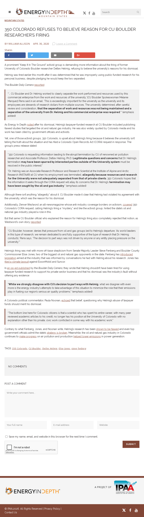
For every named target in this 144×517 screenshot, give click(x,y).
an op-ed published (18, 268)
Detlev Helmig (49, 348)
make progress (28, 336)
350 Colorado (19, 348)
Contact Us (11, 512)
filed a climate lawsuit (17, 261)
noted (30, 124)
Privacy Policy (52, 508)
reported (39, 85)
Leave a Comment (66, 43)
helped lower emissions (87, 336)
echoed (65, 300)
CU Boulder (35, 348)
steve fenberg (78, 348)
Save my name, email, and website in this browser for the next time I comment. (53, 436)
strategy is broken (57, 332)
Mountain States (14, 20)
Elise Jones (64, 348)
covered (127, 204)
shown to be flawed (107, 329)
